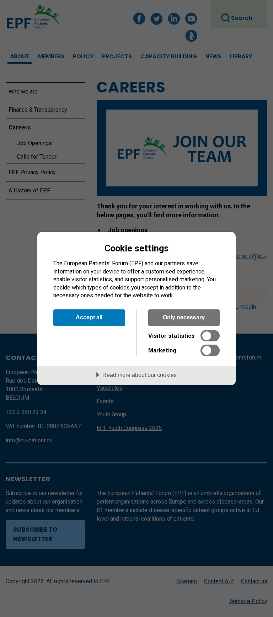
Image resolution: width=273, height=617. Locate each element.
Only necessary (184, 317)
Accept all (89, 317)
